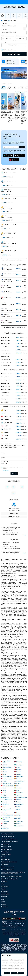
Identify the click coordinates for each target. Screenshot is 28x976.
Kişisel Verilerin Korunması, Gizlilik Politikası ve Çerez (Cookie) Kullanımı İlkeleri (13, 872)
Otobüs (21, 88)
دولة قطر (5, 812)
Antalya (5, 340)
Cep (2, 461)
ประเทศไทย (6, 821)
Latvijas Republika (7, 799)
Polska (18, 809)
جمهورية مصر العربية (8, 778)
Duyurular (3, 904)
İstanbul (5, 337)
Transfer (3, 889)
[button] (25, 72)
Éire (17, 785)
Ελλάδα (18, 783)
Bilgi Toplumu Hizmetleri (7, 867)
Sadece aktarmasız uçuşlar (9, 49)
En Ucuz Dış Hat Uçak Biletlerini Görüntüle (14, 327)
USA (4, 826)
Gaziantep (6, 362)
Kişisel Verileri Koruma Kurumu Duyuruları (11, 876)
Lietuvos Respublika (21, 797)
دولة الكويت (19, 795)
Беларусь (19, 769)
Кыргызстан (19, 792)
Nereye (5, 29)
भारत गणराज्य (19, 788)
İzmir (4, 346)
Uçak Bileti (4, 881)
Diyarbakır (6, 359)
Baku (4, 402)
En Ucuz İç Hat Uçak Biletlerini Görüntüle (14, 260)
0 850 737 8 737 (14, 517)
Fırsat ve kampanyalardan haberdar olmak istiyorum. (12, 468)
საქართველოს (7, 783)
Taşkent (5, 386)
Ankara (5, 349)
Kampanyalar (4, 906)
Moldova (18, 799)
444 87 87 (14, 513)
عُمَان (4, 806)
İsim (2, 448)
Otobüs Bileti (4, 891)
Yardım (3, 901)
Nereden (5, 23)
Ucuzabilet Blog (5, 851)
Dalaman (5, 353)
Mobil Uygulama (5, 859)
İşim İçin (3, 856)
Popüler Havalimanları (6, 849)
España (18, 778)
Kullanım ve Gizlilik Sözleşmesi (9, 862)
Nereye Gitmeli (5, 894)
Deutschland (19, 776)
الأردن (4, 792)
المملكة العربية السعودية (6, 818)
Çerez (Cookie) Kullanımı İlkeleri (9, 878)
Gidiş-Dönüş (13, 20)
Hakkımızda (4, 896)
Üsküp (5, 399)
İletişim (3, 899)
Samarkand (6, 389)
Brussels (5, 380)
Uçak (9, 88)
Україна (18, 823)
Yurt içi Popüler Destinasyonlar (9, 839)
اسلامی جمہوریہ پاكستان (7, 809)
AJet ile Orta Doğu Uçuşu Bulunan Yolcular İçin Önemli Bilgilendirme (11, 551)
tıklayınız (10, 951)
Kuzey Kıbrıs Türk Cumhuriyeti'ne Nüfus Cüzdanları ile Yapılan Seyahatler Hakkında (11, 528)
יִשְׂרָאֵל (4, 788)
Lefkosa (5, 356)
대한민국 (5, 795)
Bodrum (5, 365)
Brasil (4, 769)
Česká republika (7, 776)
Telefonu (5, 461)
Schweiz (18, 771)
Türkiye (5, 823)
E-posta (3, 457)
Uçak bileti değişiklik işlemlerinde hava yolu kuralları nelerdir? (11, 533)
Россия (18, 815)
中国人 (4, 774)
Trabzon (5, 343)
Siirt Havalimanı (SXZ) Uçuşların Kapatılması (11, 543)
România (18, 812)
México (5, 802)
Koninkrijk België (7, 767)
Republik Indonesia (8, 785)
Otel (15, 88)
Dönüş (17, 36)
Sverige (18, 818)
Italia (17, 790)
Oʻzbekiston (19, 826)
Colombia (18, 774)
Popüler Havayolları (6, 846)
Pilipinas (18, 806)
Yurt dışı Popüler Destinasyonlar (9, 841)
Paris (4, 376)
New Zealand (19, 804)
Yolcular (4, 42)
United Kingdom (20, 781)
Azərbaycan (19, 765)
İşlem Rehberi (4, 864)
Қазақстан (6, 797)
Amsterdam (6, 373)
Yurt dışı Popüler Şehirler (7, 836)
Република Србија (8, 815)
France (5, 781)
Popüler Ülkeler (5, 844)
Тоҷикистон (19, 821)
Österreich (19, 761)
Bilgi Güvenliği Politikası (7, 869)
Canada (5, 771)
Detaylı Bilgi (5, 470)
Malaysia (18, 802)
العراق (4, 790)
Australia (5, 765)
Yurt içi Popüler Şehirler (7, 834)
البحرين (18, 767)
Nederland (5, 804)
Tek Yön (5, 20)
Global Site (6, 828)
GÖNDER (22, 147)
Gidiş (4, 36)
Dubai (5, 383)
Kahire (5, 395)
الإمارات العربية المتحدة (6, 761)
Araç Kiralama (4, 886)
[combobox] (2, 463)
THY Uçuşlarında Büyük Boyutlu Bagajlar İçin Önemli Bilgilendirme (11, 547)
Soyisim (3, 453)
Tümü (3, 88)
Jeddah (5, 392)
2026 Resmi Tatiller (6, 854)
